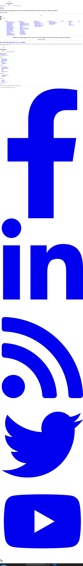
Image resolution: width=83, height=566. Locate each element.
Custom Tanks (4, 61)
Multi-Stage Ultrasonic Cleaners (38, 23)
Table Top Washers (37, 22)
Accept (55, 564)
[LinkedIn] (42, 310)
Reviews (3, 81)
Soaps (70, 22)
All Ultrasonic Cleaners (37, 26)
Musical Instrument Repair (10, 31)
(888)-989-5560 (3, 54)
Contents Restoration (4, 60)
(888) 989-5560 (2, 8)
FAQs (2, 69)
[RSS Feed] (42, 403)
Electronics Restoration (52, 23)
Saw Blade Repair (9, 32)
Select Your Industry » (3, 5)
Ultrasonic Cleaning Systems (53, 22)
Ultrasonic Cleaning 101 (5, 67)
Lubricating (21, 25)
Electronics (21, 29)
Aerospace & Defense (10, 22)
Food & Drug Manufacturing (11, 27)
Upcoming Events (4, 82)
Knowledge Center (4, 66)
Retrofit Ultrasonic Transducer (38, 25)
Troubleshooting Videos (5, 71)
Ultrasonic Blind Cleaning (10, 34)
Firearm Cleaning (9, 25)
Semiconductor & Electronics (11, 33)
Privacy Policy (4, 75)
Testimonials (3, 62)
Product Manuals (4, 63)
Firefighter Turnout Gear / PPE (24, 24)
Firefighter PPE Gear (9, 26)
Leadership (3, 80)
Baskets (70, 24)
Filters (70, 23)
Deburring (21, 27)
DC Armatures (22, 30)
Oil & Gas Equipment (23, 34)
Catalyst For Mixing (22, 33)
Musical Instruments (22, 32)
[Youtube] (42, 557)
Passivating (21, 26)
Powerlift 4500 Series (37, 24)
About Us (3, 79)
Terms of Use (3, 76)
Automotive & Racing (10, 23)
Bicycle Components (9, 24)
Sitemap (14, 87)
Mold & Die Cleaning (10, 30)
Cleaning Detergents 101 (5, 68)
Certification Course (52, 24)
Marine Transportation (10, 29)
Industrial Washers (4, 58)
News (2, 70)
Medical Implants (22, 22)
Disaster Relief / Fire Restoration (24, 23)
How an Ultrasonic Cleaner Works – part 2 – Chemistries (12, 42)
